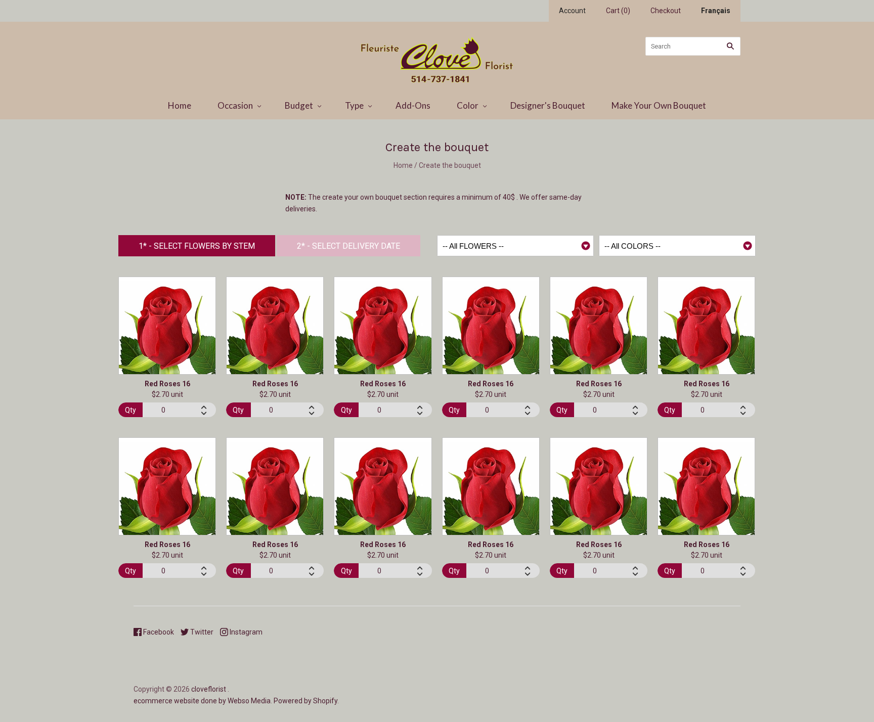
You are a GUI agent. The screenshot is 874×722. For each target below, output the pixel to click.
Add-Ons (413, 105)
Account (572, 11)
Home (179, 105)
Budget (299, 105)
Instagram (245, 632)
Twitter (201, 632)
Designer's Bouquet (547, 105)
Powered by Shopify (305, 701)
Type (354, 105)
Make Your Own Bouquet (658, 105)
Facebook (158, 632)
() (618, 11)
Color (467, 105)
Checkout (665, 11)
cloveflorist (208, 689)
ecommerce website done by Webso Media (202, 701)
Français (715, 11)
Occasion (235, 105)
